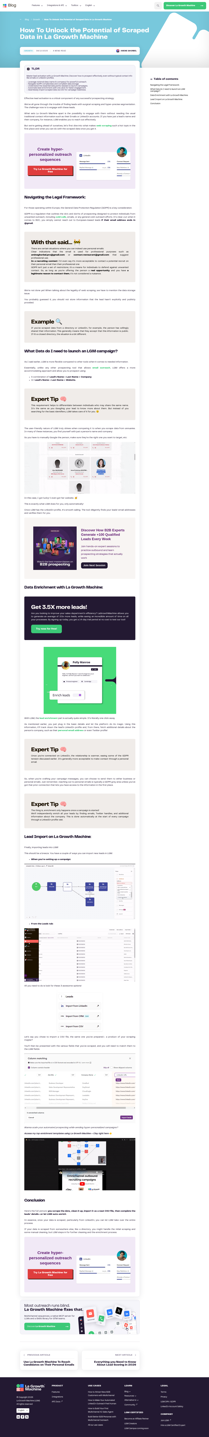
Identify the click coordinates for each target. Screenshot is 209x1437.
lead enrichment (49, 718)
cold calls (61, 217)
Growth (36, 20)
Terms (163, 1392)
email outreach (101, 368)
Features (36, 5)
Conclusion (155, 104)
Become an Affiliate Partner (136, 1419)
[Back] (20, 20)
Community (129, 1405)
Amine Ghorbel (129, 51)
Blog (12, 5)
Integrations (57, 1397)
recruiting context (47, 261)
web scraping (104, 126)
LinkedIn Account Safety (172, 1407)
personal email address (71, 731)
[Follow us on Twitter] (27, 1417)
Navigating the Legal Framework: (164, 85)
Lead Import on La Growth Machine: (166, 99)
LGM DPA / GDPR (168, 1402)
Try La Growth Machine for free (50, 170)
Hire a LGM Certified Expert (173, 1425)
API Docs (56, 1402)
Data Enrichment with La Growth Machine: (169, 95)
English (88, 5)
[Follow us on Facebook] (22, 1417)
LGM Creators (130, 1424)
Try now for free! (46, 629)
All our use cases (95, 1425)
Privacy (164, 1397)
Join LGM (165, 1420)
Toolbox (74, 5)
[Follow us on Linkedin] (18, 1417)
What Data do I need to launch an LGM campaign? (167, 90)
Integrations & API (55, 5)
